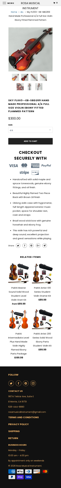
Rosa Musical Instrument (29, 465)
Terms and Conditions (23, 417)
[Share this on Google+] (37, 245)
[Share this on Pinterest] (31, 245)
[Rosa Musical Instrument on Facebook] (19, 383)
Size (10, 125)
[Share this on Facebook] (24, 245)
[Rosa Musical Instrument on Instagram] (33, 383)
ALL (22, 12)
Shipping (14, 431)
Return (13, 438)
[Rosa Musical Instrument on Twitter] (11, 383)
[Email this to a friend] (44, 245)
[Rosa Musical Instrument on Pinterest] (26, 383)
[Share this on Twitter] (17, 245)
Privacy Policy (18, 424)
